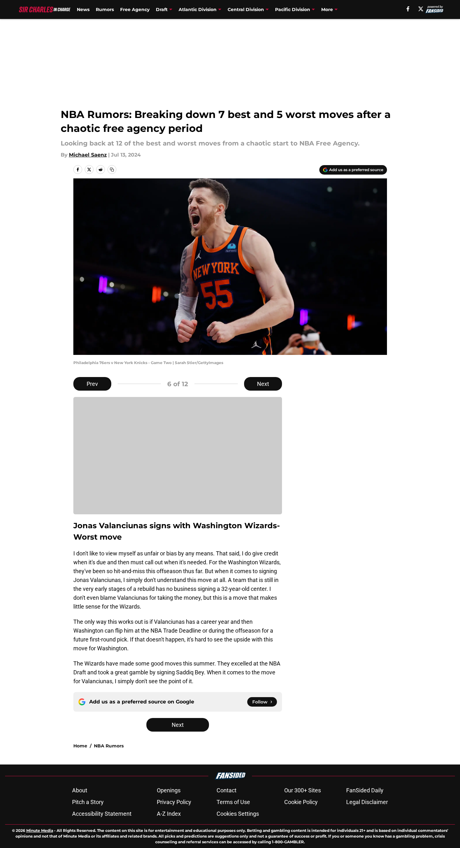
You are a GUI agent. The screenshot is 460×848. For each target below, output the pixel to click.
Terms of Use (233, 802)
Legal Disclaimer (367, 802)
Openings (169, 790)
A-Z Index (169, 813)
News (83, 9)
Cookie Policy (301, 802)
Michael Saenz (88, 155)
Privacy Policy (174, 802)
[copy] (111, 169)
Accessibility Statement (102, 813)
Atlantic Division (198, 9)
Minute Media (39, 830)
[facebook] (408, 8)
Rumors (105, 9)
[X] (420, 8)
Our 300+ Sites (302, 790)
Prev (92, 384)
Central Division (246, 9)
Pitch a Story (88, 802)
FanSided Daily (364, 790)
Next (263, 384)
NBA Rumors (109, 746)
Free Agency (135, 9)
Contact (226, 790)
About (79, 790)
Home (80, 746)
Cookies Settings (238, 813)
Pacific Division (292, 9)
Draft (162, 9)
